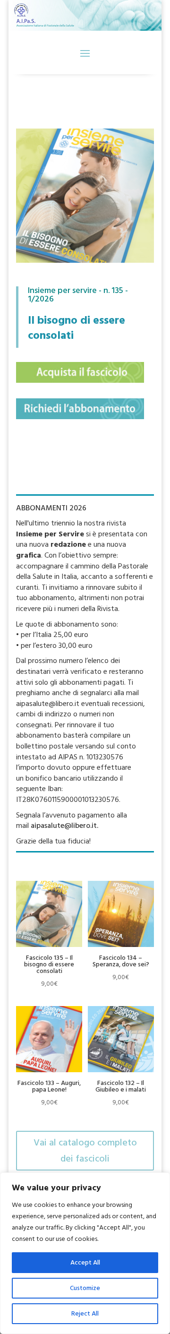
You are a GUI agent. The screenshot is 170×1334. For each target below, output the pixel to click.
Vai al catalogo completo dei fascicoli (85, 1150)
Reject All (85, 1313)
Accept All (85, 1262)
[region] (85, 1253)
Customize (85, 1288)
